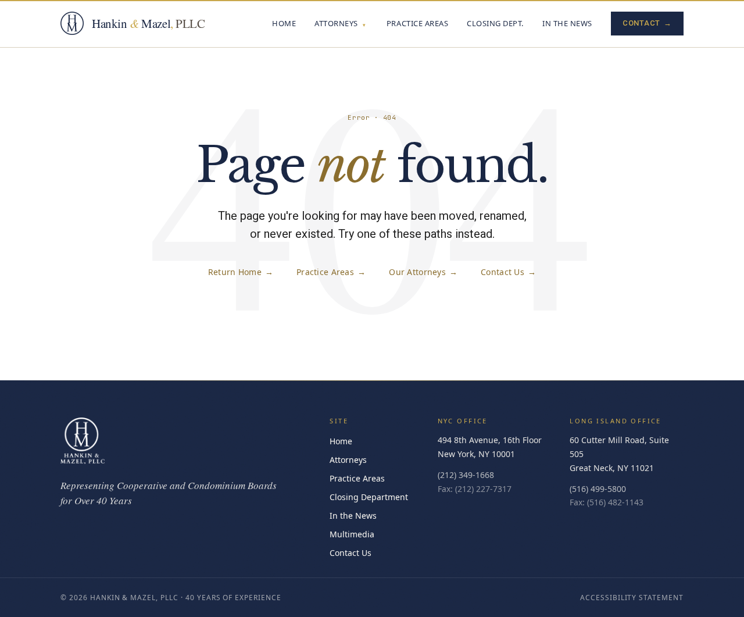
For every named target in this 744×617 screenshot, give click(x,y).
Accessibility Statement (632, 597)
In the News (567, 23)
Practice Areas (417, 23)
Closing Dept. (495, 23)
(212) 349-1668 (466, 474)
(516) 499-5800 (598, 488)
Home (284, 23)
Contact (647, 23)
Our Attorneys (423, 271)
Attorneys (336, 23)
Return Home (240, 271)
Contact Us (508, 271)
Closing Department (369, 496)
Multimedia (352, 534)
